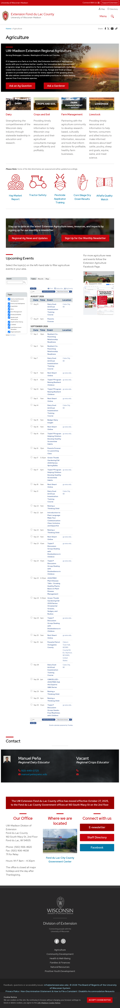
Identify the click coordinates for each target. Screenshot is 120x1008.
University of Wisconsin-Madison (14, 3)
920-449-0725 (30, 770)
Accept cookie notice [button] (100, 1000)
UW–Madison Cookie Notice (48, 1003)
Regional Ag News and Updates (30, 238)
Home (8, 28)
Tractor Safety (37, 195)
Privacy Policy (12, 991)
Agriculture (60, 949)
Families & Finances (60, 962)
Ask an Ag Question (20, 85)
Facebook (97, 847)
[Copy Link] (116, 29)
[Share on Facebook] (105, 29)
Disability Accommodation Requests (96, 991)
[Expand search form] (112, 16)
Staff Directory (97, 837)
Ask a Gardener (56, 85)
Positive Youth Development (60, 971)
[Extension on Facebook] (57, 942)
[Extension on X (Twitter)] (63, 942)
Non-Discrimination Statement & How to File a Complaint (49, 991)
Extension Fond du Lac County (32, 14)
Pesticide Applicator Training (60, 198)
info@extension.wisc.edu (56, 985)
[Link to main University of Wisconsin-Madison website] (60, 913)
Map (103, 9)
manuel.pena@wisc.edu (34, 774)
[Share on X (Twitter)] (108, 29)
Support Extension (110, 2)
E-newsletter (97, 827)
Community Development (60, 954)
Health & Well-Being (60, 958)
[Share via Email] (112, 29)
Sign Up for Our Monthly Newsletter (85, 238)
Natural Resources (60, 967)
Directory (114, 9)
